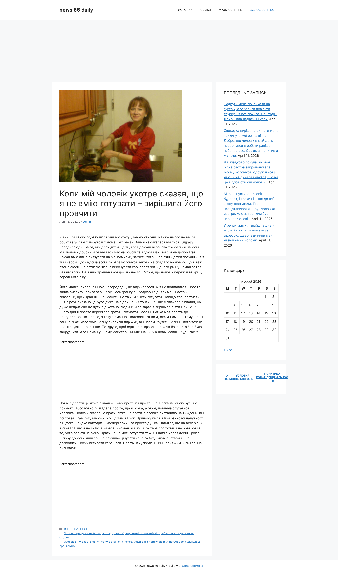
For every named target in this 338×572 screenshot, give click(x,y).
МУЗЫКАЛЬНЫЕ (230, 10)
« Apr (228, 350)
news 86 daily (76, 10)
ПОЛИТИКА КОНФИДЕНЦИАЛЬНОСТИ (272, 377)
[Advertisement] (169, 49)
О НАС (227, 377)
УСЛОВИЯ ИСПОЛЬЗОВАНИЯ (242, 377)
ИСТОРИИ (185, 10)
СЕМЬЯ (205, 10)
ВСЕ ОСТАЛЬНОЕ (262, 10)
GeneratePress (192, 566)
